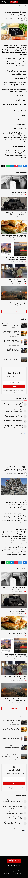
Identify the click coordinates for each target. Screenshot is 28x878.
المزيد (2, 319)
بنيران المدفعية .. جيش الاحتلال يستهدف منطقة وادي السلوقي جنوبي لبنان (11, 360)
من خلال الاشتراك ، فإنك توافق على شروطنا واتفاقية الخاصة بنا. (13, 391)
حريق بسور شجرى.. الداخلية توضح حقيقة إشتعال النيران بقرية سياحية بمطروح (11, 342)
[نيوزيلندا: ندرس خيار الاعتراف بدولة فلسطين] (14, 486)
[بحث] (2, 2)
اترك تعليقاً (14, 311)
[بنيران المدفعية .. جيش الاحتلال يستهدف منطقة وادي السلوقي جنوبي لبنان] (14, 293)
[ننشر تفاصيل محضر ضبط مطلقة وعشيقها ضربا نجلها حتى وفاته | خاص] (14, 182)
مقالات (25, 9)
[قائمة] (26, 2)
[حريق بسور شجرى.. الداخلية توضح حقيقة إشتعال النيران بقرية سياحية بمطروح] (14, 249)
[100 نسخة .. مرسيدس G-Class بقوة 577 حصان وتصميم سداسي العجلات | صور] (14, 204)
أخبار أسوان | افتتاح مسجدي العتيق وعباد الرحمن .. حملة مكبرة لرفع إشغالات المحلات (12, 405)
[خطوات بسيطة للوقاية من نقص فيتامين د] (14, 31)
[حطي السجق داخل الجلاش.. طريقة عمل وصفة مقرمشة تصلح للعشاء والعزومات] (14, 227)
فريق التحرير (20, 18)
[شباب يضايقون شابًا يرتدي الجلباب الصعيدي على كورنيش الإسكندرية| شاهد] (14, 271)
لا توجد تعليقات (22, 20)
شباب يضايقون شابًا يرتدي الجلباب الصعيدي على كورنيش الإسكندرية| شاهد (11, 351)
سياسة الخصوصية (16, 392)
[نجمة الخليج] (16, 2)
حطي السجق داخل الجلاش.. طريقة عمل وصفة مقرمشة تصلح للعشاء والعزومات (11, 333)
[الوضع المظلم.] (5, 2)
